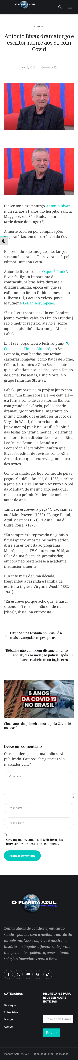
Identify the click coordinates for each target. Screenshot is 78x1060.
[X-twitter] (18, 974)
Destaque (10, 1005)
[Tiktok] (47, 974)
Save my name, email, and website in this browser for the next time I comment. (34, 842)
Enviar (51, 1032)
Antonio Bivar (58, 205)
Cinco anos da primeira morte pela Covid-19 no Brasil (37, 726)
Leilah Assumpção (38, 303)
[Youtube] (28, 974)
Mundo (8, 1019)
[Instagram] (38, 974)
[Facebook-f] (8, 974)
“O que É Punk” (54, 271)
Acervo (39, 26)
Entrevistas (11, 1012)
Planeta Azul (11, 1053)
